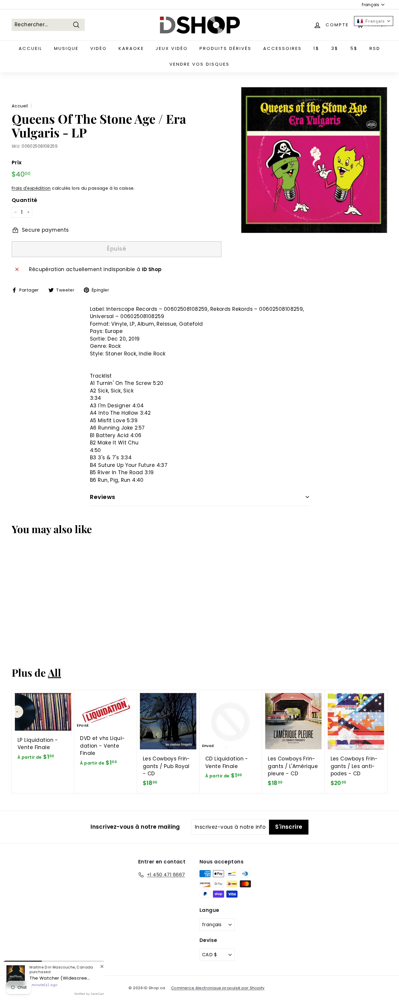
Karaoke (131, 48)
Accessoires (282, 48)
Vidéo (98, 48)
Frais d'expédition (31, 188)
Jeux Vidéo (172, 48)
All (54, 672)
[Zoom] (314, 160)
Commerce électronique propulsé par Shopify (218, 988)
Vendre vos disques (199, 64)
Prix (17, 162)
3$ (335, 48)
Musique (66, 48)
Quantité (24, 200)
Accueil (30, 48)
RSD (374, 48)
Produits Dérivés (225, 48)
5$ (354, 48)
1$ (316, 48)
